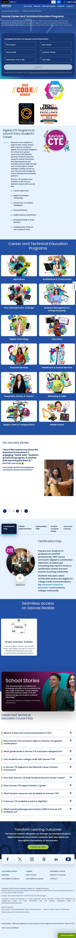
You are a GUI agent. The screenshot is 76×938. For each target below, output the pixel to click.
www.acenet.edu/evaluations (11, 903)
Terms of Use (70, 924)
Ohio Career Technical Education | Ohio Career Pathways (21, 909)
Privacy (42, 924)
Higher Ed (13, 2)
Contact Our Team (38, 847)
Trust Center (31, 875)
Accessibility (6, 924)
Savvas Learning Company (10, 11)
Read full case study (11, 466)
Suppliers (5, 875)
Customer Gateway (9, 871)
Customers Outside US (10, 879)
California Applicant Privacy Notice (25, 924)
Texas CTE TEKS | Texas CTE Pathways (56, 909)
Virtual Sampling (67, 935)
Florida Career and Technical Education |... (15, 912)
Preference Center (57, 871)
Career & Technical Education (32, 11)
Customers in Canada (34, 879)
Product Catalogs (58, 875)
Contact (54, 879)
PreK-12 (5, 2)
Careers (29, 871)
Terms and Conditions (10, 928)
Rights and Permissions (55, 924)
